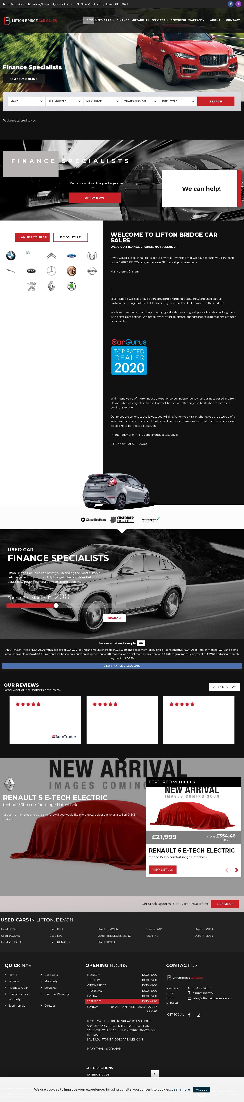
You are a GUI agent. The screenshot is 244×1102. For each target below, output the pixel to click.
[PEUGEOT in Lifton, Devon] (31, 286)
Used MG (152, 935)
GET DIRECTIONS (99, 1068)
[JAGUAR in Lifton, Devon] (11, 271)
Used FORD (154, 929)
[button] (236, 870)
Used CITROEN (108, 929)
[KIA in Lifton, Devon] (31, 271)
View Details (162, 869)
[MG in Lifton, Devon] (72, 271)
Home (88, 20)
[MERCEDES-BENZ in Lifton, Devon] (51, 271)
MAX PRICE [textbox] (94, 101)
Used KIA (55, 935)
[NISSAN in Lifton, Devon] (92, 271)
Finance (123, 20)
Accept (201, 1089)
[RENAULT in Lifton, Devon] (51, 286)
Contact (233, 20)
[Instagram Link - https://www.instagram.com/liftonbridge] (238, 4)
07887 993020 (202, 993)
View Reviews (225, 687)
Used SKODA (106, 942)
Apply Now (94, 198)
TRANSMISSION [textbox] (135, 101)
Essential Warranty (56, 994)
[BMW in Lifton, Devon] (11, 255)
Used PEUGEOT (11, 942)
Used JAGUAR (10, 935)
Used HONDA (204, 929)
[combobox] (26, 101)
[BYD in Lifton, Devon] (31, 255)
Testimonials (17, 1005)
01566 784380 (16, 4)
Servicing (178, 20)
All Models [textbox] (57, 101)
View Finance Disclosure (122, 665)
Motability (140, 20)
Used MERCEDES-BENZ (114, 935)
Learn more (181, 1089)
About (215, 20)
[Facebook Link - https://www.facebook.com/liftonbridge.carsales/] (231, 4)
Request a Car (18, 987)
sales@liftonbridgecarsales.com (53, 4)
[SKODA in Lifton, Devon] (72, 286)
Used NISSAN (204, 935)
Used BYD (56, 929)
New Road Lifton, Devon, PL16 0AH (104, 4)
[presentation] (2, 720)
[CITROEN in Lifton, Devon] (51, 255)
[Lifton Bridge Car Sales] (31, 21)
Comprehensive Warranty (19, 997)
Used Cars (103, 20)
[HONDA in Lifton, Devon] (92, 255)
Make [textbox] (14, 101)
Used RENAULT (59, 942)
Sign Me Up (225, 904)
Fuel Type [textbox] (169, 101)
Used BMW (8, 929)
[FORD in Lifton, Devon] (72, 255)
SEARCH (114, 618)
